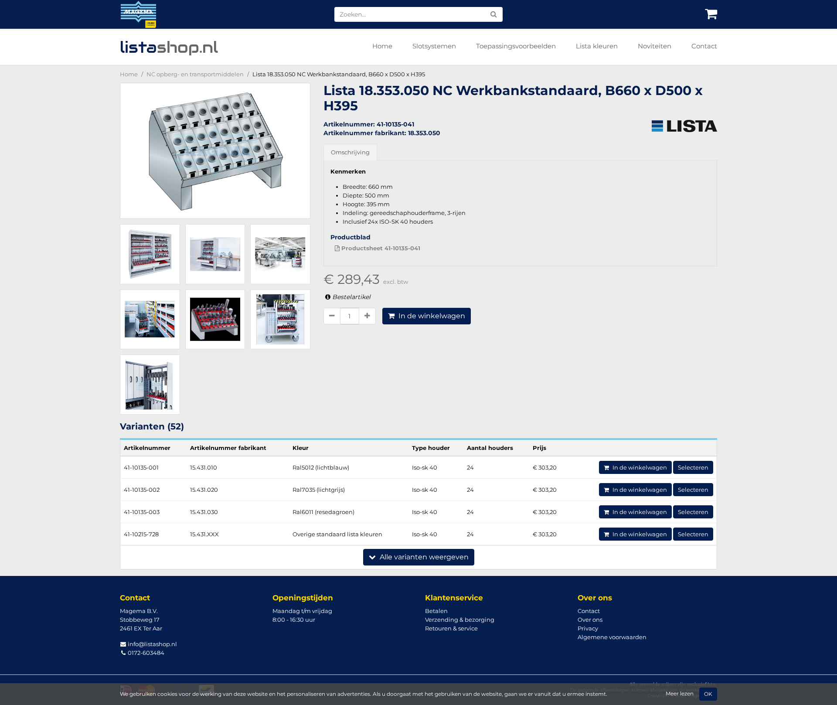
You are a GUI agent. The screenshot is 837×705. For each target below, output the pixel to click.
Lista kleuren (597, 46)
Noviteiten (654, 46)
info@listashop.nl (151, 643)
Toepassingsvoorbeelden (516, 46)
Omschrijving (350, 152)
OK (708, 694)
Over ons (590, 619)
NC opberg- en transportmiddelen (195, 74)
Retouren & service (451, 628)
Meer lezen (680, 694)
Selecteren (693, 467)
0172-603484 (145, 652)
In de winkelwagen (431, 316)
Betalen (436, 610)
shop (169, 47)
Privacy (588, 628)
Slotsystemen (434, 46)
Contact (704, 46)
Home (382, 46)
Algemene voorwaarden (612, 636)
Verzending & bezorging (459, 619)
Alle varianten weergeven (423, 557)
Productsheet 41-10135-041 (380, 248)
